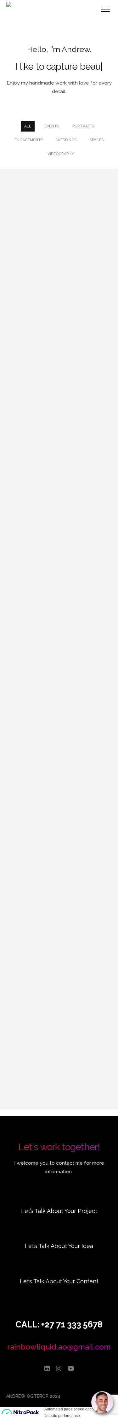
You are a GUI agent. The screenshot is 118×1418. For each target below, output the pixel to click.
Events (51, 126)
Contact (59, 1219)
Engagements (28, 140)
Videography (61, 154)
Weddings (66, 140)
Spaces (97, 140)
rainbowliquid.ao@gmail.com (59, 1346)
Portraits (83, 126)
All (27, 126)
